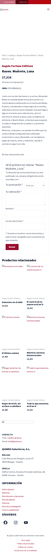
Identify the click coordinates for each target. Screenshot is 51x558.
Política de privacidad (25, 543)
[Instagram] (15, 522)
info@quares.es (15, 441)
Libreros (6, 503)
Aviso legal (25, 540)
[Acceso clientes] (8, 2)
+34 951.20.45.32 (14, 438)
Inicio (4, 55)
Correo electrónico (15, 221)
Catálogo (11, 55)
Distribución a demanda (13, 496)
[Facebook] (5, 522)
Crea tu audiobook (10, 510)
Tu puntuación (14, 184)
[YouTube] (25, 522)
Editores (6, 492)
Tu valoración (14, 191)
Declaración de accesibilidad (25, 550)
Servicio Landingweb (11, 506)
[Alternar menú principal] (48, 9)
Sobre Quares (8, 489)
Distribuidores (8, 499)
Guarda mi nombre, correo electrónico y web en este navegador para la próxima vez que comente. (25, 236)
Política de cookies (25, 547)
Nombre (10, 208)
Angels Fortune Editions (27, 55)
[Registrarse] (22, 2)
